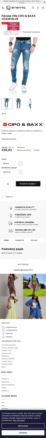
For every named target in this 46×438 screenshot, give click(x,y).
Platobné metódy (7, 364)
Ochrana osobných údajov (10, 348)
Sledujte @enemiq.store (23, 270)
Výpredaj (4, 408)
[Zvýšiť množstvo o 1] (12, 184)
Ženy (3, 405)
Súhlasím (23, 433)
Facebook (9, 333)
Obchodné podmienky (9, 345)
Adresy (4, 387)
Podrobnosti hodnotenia (31, 32)
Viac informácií (19, 420)
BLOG (3, 367)
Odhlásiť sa (5, 390)
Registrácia (5, 382)
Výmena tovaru (6, 353)
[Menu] (3, 7)
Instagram (9, 337)
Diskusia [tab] (34, 240)
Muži (3, 402)
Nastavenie (23, 426)
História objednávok (8, 385)
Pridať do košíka (27, 184)
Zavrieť (26, 196)
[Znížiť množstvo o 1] (4, 184)
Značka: (11, 34)
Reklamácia (5, 356)
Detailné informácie (9, 139)
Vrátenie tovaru (7, 350)
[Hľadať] (33, 7)
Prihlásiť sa (5, 379)
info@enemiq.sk (11, 327)
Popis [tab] (6, 240)
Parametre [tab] (19, 240)
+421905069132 (11, 330)
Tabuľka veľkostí (7, 361)
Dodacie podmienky (8, 358)
